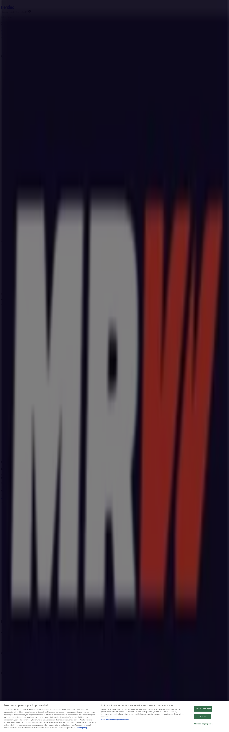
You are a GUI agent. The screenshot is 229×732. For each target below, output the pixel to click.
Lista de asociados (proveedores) (115, 719)
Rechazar (202, 716)
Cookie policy (81, 727)
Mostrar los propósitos (203, 724)
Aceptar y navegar (203, 708)
